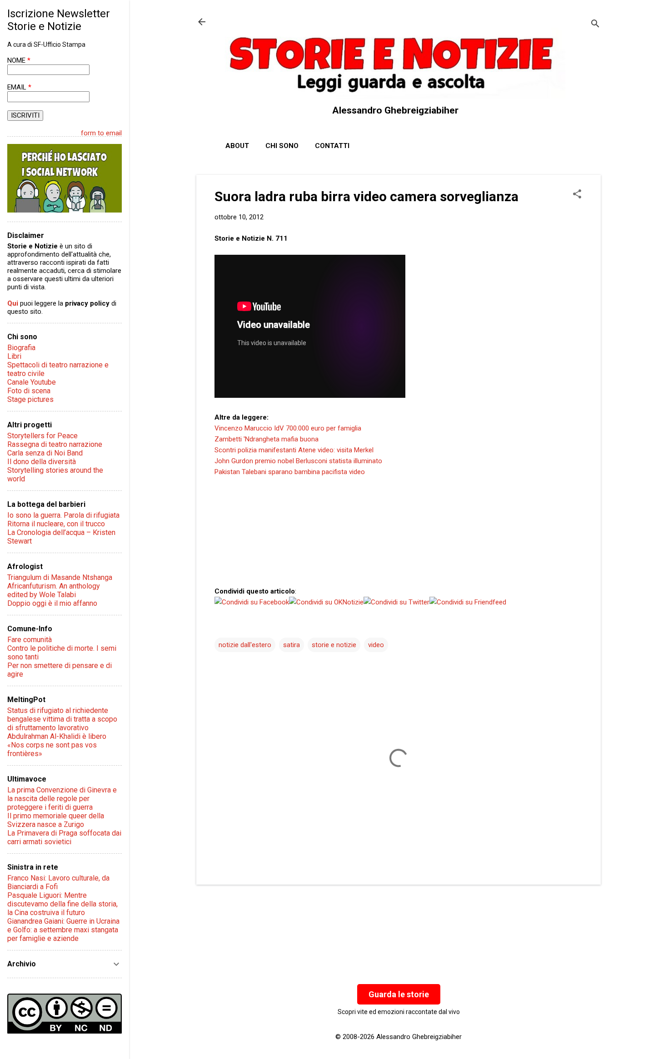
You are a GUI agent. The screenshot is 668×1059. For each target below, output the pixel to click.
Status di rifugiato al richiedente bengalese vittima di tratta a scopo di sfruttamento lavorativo (62, 719)
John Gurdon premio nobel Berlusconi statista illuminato (298, 461)
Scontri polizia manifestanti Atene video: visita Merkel (294, 450)
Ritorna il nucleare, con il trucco (56, 524)
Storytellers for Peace (42, 435)
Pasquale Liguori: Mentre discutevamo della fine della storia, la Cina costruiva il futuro (62, 904)
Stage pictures (30, 399)
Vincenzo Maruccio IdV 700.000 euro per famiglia (287, 428)
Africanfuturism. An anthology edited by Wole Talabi (53, 590)
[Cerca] (595, 25)
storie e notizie (334, 645)
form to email (101, 133)
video (376, 645)
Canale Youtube (31, 382)
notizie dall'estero (245, 645)
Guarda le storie (399, 994)
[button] (577, 194)
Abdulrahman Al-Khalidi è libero (56, 736)
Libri (14, 356)
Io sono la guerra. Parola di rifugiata (63, 515)
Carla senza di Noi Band (45, 453)
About (237, 146)
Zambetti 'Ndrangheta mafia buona (266, 439)
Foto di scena (28, 390)
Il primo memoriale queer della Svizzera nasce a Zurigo (55, 820)
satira (291, 645)
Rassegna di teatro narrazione (54, 444)
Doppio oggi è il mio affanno (52, 603)
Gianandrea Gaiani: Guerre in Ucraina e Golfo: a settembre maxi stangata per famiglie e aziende (63, 930)
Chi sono (282, 146)
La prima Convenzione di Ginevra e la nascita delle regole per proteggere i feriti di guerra (62, 799)
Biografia (21, 347)
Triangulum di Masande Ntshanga (59, 577)
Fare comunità (29, 639)
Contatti (332, 146)
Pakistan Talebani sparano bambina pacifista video (289, 472)
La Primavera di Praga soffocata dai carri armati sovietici (64, 837)
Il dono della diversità (41, 461)
